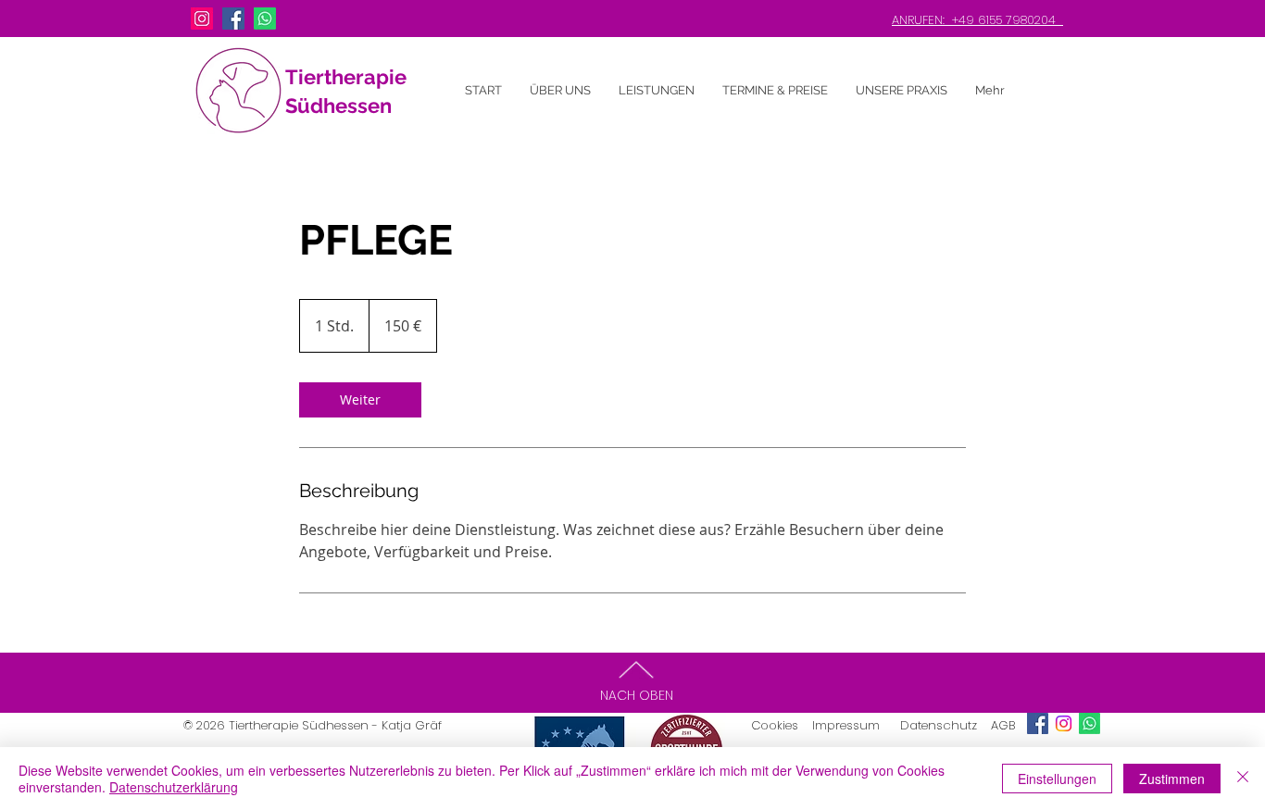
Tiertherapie (346, 77)
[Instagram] (202, 18)
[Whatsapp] (265, 18)
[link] (360, 399)
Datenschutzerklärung (173, 787)
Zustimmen (1172, 778)
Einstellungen (1057, 778)
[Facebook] (233, 18)
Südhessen (338, 105)
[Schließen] (1243, 778)
